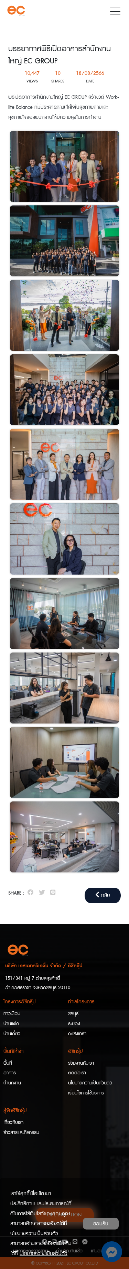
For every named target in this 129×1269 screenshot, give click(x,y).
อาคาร (9, 1073)
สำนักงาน (12, 1083)
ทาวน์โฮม (11, 1014)
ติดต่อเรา (77, 1073)
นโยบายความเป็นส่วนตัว (90, 1083)
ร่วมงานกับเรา (81, 1063)
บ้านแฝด (11, 1024)
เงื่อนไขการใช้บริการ (86, 1093)
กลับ (104, 895)
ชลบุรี (73, 1014)
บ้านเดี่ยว (11, 1034)
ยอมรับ (100, 1223)
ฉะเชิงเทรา (77, 1034)
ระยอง (74, 1024)
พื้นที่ (7, 1063)
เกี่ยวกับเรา (13, 1122)
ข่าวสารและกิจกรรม (21, 1132)
